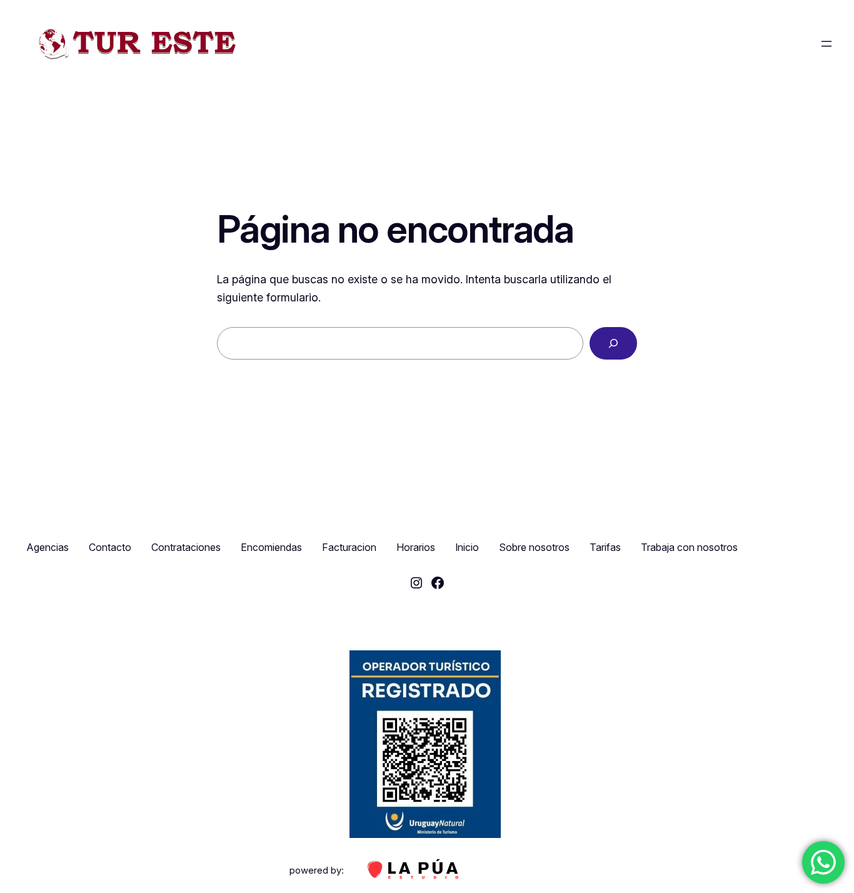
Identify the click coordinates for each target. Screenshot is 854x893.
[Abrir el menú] (826, 43)
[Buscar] (613, 343)
